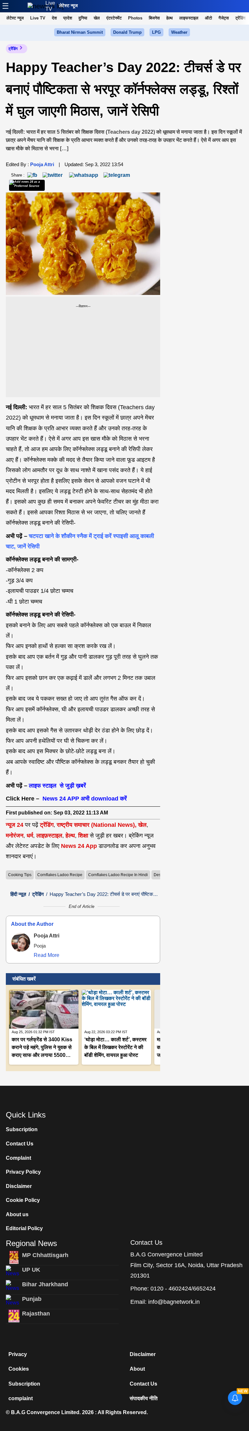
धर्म (30, 835)
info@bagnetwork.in (174, 1302)
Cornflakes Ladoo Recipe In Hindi (118, 875)
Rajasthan (36, 1313)
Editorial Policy (24, 1228)
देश (54, 18)
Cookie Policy (23, 1200)
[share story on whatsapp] (83, 174)
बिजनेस (154, 18)
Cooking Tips (19, 875)
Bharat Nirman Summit (80, 32)
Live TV (50, 6)
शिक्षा (83, 835)
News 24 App (80, 846)
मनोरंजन (14, 835)
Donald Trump (127, 32)
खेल (97, 18)
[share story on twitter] (53, 174)
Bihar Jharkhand (45, 1284)
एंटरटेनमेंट (114, 18)
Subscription (22, 1129)
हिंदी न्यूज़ (18, 894)
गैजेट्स (224, 18)
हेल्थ (169, 18)
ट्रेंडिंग (240, 18)
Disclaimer (19, 1186)
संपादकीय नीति (144, 1398)
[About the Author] (20, 942)
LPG (156, 32)
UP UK (31, 1269)
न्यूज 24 (15, 825)
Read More (46, 955)
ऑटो (208, 18)
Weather (179, 32)
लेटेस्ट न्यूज (68, 5)
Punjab (32, 1299)
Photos (135, 18)
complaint (20, 1398)
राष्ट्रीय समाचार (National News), (96, 825)
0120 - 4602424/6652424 (183, 1288)
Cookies (18, 1369)
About (137, 1369)
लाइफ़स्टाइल (49, 835)
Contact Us (19, 1143)
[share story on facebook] (32, 174)
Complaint (18, 1158)
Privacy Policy (23, 1172)
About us (17, 1214)
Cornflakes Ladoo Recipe (59, 875)
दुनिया (82, 18)
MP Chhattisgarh (45, 1255)
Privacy (17, 1354)
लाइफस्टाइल (188, 18)
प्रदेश (67, 18)
